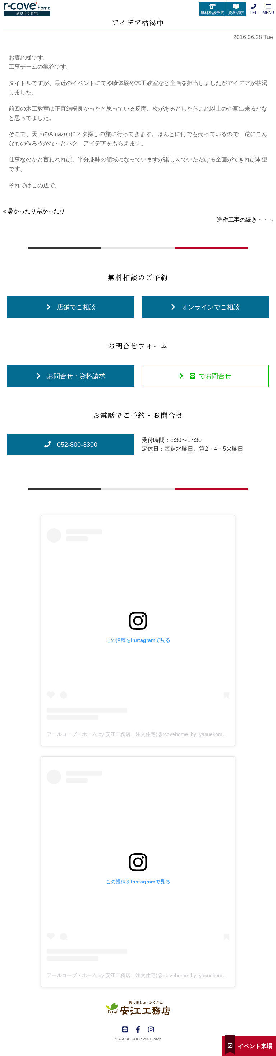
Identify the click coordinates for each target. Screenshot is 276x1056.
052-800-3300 (77, 444)
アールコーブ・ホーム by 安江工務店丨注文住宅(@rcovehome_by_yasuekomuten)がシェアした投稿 (161, 734)
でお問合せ (215, 376)
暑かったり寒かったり (36, 211)
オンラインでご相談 (210, 307)
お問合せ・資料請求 (76, 376)
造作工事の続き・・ (242, 220)
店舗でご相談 (76, 307)
